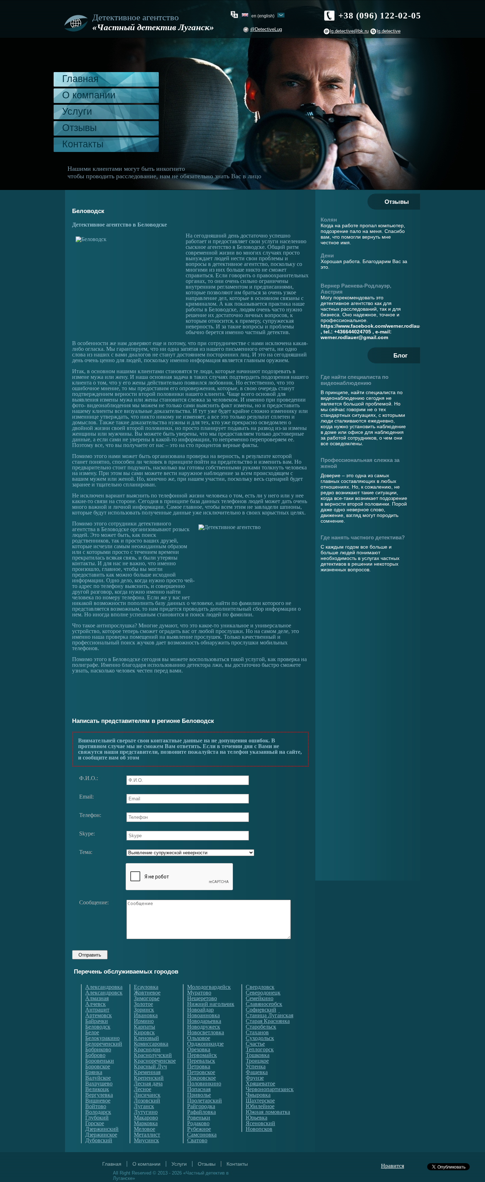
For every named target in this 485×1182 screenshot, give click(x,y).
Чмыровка (258, 1095)
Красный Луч (150, 1066)
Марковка (146, 1123)
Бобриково (98, 1049)
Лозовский (147, 1101)
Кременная (147, 1072)
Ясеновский (260, 1123)
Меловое (144, 1129)
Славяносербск (264, 1004)
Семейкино (259, 998)
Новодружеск (203, 1027)
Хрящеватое (260, 1083)
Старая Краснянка (268, 1021)
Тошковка (257, 1055)
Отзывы (79, 127)
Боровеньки (99, 1061)
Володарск (98, 1112)
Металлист (147, 1135)
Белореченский (103, 1044)
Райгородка (201, 1106)
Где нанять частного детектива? (363, 537)
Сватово (197, 1140)
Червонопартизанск (270, 1089)
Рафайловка (201, 1112)
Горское (94, 1123)
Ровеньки (198, 1118)
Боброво (95, 1055)
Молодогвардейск (209, 987)
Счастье (255, 1044)
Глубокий (97, 1118)
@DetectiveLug (266, 29)
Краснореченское (155, 1061)
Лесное (142, 1089)
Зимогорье (146, 998)
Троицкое (257, 1061)
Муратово (199, 993)
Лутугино (146, 1112)
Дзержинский (102, 1129)
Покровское (201, 1078)
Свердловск (260, 987)
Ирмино (144, 1021)
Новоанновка (203, 1015)
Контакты (82, 144)
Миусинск (146, 1140)
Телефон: (90, 815)
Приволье (199, 1095)
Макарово (146, 1118)
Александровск (103, 993)
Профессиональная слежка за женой (360, 463)
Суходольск (260, 1038)
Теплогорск (260, 1049)
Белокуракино (102, 1038)
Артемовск (98, 1015)
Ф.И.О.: (88, 778)
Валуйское (98, 1078)
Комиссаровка (151, 1044)
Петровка (198, 1066)
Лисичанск (147, 1095)
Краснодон (147, 1049)
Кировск (144, 1032)
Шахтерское (260, 1101)
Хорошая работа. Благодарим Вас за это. (364, 264)
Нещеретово (202, 998)
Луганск (144, 1106)
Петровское (201, 1072)
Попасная (199, 1089)
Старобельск (261, 1027)
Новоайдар (200, 1010)
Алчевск (95, 1004)
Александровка (103, 987)
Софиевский (261, 1010)
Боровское (97, 1066)
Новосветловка (205, 1032)
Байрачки (96, 1021)
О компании (88, 95)
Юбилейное (260, 1106)
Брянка (93, 1072)
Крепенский (149, 1078)
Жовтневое (147, 993)
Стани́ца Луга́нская (269, 1015)
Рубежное (199, 1129)
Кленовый (146, 1038)
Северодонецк (263, 993)
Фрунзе (255, 1078)
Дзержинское (101, 1135)
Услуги (77, 111)
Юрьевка (256, 1118)
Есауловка (146, 987)
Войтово (95, 1106)
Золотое (143, 1004)
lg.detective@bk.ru (349, 31)
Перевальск (201, 1061)
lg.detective (388, 31)
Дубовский (98, 1140)
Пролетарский (204, 1101)
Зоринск (144, 1010)
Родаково (198, 1123)
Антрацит (97, 1010)
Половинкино (204, 1083)
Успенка (256, 1066)
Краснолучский (153, 1055)
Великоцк (97, 1089)
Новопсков (259, 1129)
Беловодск (97, 1027)
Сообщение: (94, 902)
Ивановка (146, 1015)
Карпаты (144, 1027)
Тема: (85, 852)
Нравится (392, 1166)
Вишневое (97, 1101)
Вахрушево (99, 1083)
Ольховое (198, 1038)
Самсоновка (202, 1135)
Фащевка (257, 1072)
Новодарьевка (204, 1021)
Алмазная (97, 998)
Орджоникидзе (205, 1044)
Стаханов (257, 1032)
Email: (86, 797)
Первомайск (202, 1055)
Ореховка (198, 1049)
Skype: (87, 834)
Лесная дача (148, 1083)
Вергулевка (99, 1095)
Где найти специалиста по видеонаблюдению (354, 380)
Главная (80, 78)
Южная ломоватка (268, 1112)
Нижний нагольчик (210, 1004)
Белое (92, 1032)
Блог (400, 355)
